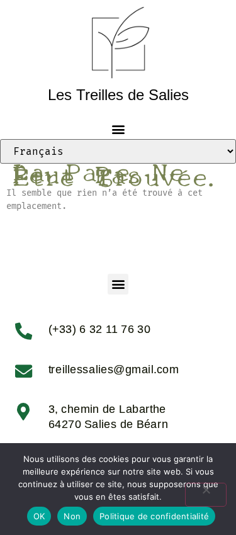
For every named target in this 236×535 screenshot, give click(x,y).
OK (39, 516)
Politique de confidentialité (154, 516)
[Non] (206, 495)
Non (72, 516)
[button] (118, 128)
